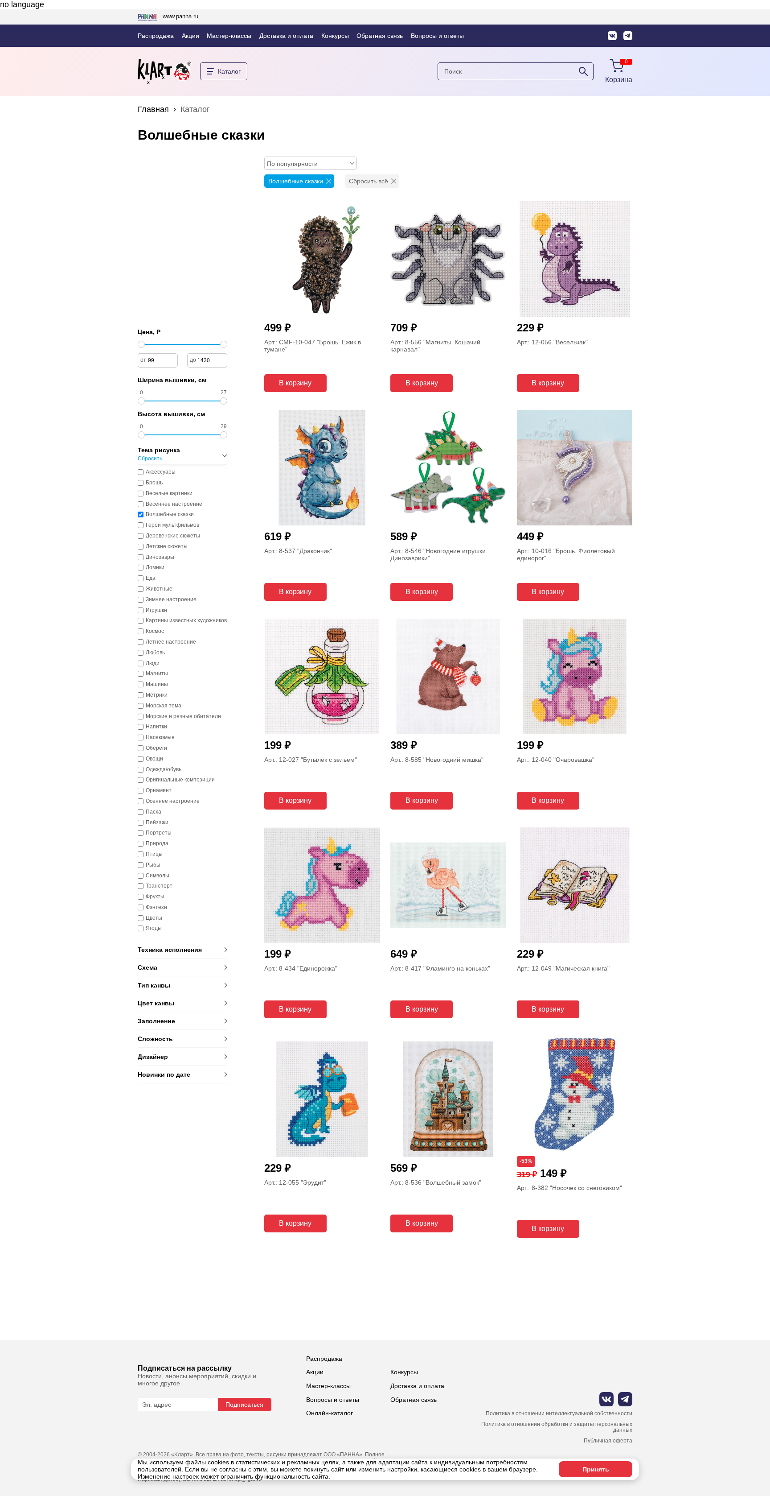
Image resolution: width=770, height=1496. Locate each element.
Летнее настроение (171, 642)
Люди (153, 663)
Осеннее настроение (173, 801)
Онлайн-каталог (329, 1413)
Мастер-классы (229, 35)
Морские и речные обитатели (183, 716)
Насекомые (160, 737)
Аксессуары (161, 472)
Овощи (154, 759)
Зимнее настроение (171, 600)
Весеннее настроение (174, 504)
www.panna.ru (180, 16)
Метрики (157, 695)
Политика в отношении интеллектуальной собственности (559, 1414)
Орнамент (159, 790)
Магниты (157, 674)
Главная (153, 109)
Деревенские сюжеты (173, 536)
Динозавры (160, 557)
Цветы (154, 918)
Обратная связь (379, 35)
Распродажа (156, 35)
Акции (190, 35)
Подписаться (244, 1404)
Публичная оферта (608, 1441)
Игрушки (156, 610)
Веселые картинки (169, 493)
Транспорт (159, 886)
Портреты (159, 833)
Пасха (153, 812)
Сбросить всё (368, 181)
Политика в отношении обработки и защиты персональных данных (556, 1428)
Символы (157, 876)
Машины (157, 684)
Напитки (156, 727)
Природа (157, 844)
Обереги (156, 748)
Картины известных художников (186, 621)
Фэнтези (156, 907)
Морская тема (163, 706)
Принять (595, 1469)
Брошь (154, 483)
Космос (155, 631)
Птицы (154, 854)
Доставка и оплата (286, 35)
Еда (151, 578)
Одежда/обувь (163, 770)
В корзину (295, 383)
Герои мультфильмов (172, 525)
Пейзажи (157, 823)
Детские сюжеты (167, 547)
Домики (155, 567)
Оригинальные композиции (180, 780)
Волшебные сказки (170, 514)
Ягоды (154, 928)
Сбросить (150, 459)
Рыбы (153, 865)
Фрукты (155, 897)
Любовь (155, 653)
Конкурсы (335, 35)
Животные (159, 589)
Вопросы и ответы (437, 35)
